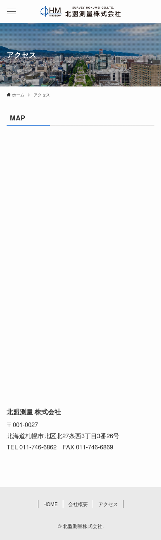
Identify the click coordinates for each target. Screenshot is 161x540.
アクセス (108, 504)
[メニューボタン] (11, 11)
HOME (50, 504)
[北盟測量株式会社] (80, 11)
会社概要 (78, 504)
